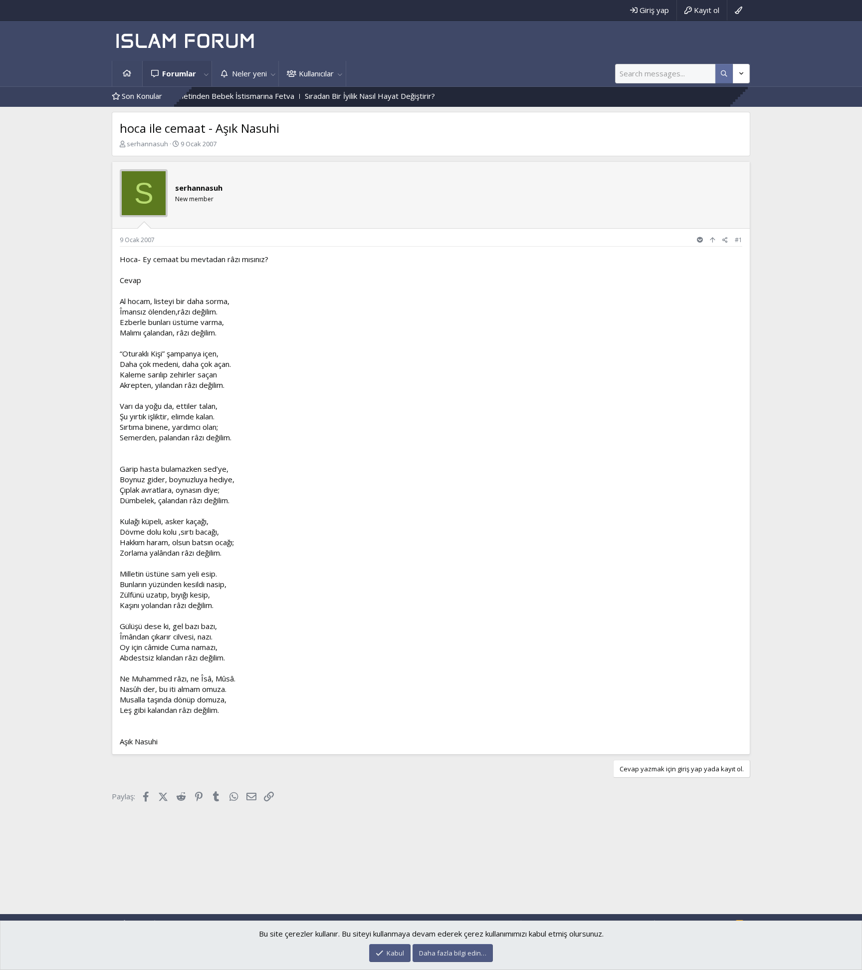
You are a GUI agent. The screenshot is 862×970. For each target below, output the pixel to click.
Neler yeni (249, 73)
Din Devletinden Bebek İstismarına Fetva (200, 96)
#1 (738, 240)
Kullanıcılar (316, 73)
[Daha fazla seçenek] (724, 73)
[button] (206, 73)
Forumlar (179, 73)
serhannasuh (147, 143)
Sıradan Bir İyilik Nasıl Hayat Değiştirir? (346, 96)
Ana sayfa (127, 73)
